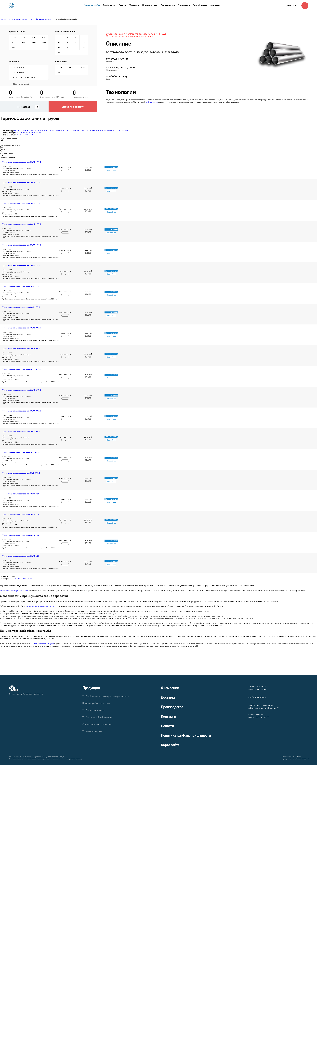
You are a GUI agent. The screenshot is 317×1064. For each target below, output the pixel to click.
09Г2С (26, 135)
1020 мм (43, 130)
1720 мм (87, 130)
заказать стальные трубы (42, 643)
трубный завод (151, 102)
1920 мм (102, 130)
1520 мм (73, 130)
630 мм (17, 130)
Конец (30, 578)
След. (24, 578)
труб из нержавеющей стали (40, 606)
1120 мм (50, 130)
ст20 (21, 135)
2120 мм (117, 130)
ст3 (17, 135)
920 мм (36, 130)
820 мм (30, 130)
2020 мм (110, 130)
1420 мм (65, 130)
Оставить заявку (111, 167)
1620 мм (80, 130)
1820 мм (95, 130)
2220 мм (125, 130)
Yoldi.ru (297, 757)
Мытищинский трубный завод (14, 590)
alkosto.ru (306, 759)
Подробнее (111, 170)
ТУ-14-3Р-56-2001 (35, 133)
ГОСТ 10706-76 (21, 133)
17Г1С (31, 135)
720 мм (23, 130)
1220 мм (58, 130)
